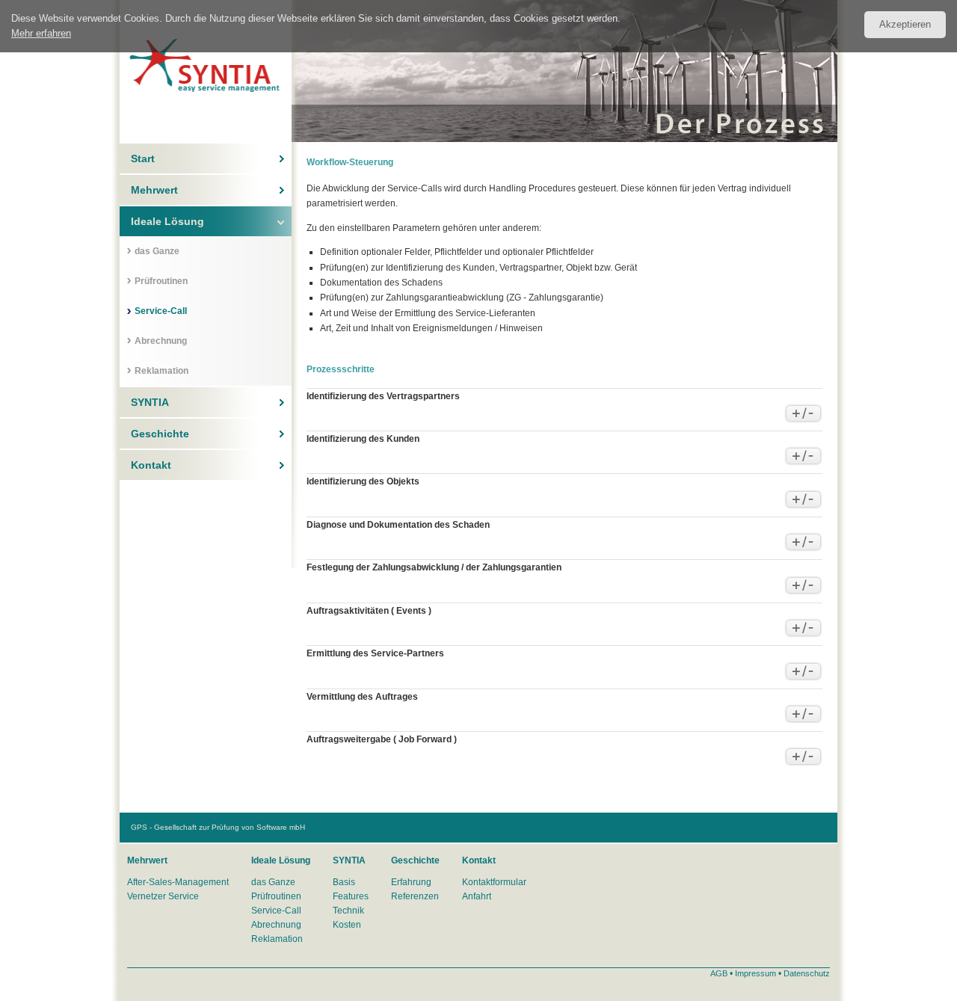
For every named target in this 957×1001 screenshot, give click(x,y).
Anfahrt (476, 896)
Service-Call (161, 311)
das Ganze (157, 251)
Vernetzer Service (163, 896)
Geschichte (160, 434)
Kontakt (151, 465)
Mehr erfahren (41, 33)
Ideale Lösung (167, 221)
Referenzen (415, 896)
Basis (344, 882)
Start (143, 158)
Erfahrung (411, 882)
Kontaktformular (494, 882)
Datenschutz (807, 973)
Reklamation (161, 371)
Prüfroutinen (161, 281)
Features (351, 896)
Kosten (347, 925)
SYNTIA (150, 402)
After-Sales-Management (178, 882)
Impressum (755, 973)
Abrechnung (161, 341)
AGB (718, 973)
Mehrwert (154, 190)
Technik (348, 910)
